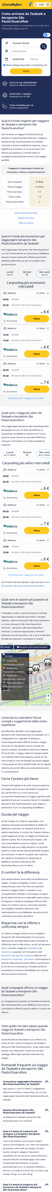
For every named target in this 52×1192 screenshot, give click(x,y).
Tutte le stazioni (26, 223)
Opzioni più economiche (26, 213)
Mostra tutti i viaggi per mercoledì (27, 398)
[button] (29, 671)
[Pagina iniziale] (13, 4)
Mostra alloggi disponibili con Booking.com (26, 65)
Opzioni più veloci (26, 218)
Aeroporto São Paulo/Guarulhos (33, 647)
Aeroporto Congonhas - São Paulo (17, 959)
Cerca (37, 318)
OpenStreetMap (38, 705)
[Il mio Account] (29, 4)
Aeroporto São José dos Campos (16, 955)
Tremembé (32, 948)
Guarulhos (6, 952)
